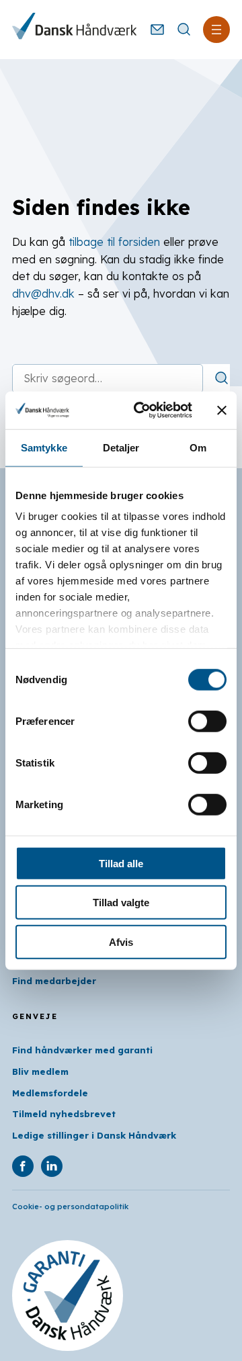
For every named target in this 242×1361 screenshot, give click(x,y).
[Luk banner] (222, 410)
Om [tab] (198, 447)
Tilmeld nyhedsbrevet (64, 1113)
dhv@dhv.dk (43, 293)
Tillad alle (121, 863)
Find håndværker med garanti (82, 1050)
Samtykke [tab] (44, 447)
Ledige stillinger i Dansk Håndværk (94, 1135)
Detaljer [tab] (121, 447)
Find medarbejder (54, 980)
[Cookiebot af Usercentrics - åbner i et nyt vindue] (141, 410)
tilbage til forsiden (114, 242)
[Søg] (222, 378)
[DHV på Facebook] (23, 1166)
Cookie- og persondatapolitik (70, 1206)
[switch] (207, 721)
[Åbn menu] (216, 29)
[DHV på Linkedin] (52, 1166)
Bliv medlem (40, 1071)
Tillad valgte (121, 902)
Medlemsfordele (50, 1093)
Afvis (121, 941)
